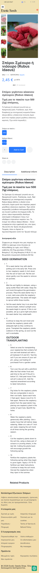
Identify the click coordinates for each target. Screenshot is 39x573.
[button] (2, 7)
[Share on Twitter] (9, 162)
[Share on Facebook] (4, 162)
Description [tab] (9, 172)
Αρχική (22, 75)
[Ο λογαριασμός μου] (30, 9)
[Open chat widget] (34, 568)
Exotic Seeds (9, 10)
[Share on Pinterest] (13, 162)
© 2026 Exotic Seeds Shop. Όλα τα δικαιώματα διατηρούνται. (17, 567)
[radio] (4, 132)
